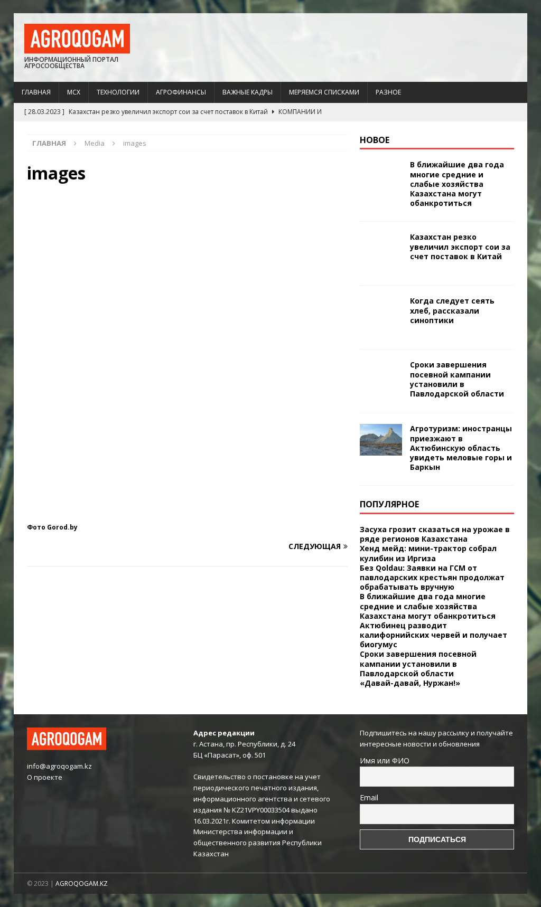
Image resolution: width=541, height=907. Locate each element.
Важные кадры (247, 92)
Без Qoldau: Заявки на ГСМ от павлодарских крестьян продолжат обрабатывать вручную (432, 577)
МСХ (73, 92)
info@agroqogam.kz (59, 766)
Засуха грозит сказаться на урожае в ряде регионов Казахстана (435, 534)
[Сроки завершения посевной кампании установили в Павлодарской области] (381, 381)
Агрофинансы (181, 92)
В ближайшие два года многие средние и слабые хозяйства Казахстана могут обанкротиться (457, 183)
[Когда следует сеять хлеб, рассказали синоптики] (381, 317)
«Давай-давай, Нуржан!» (410, 683)
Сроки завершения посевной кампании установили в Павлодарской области (457, 379)
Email (369, 797)
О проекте (44, 777)
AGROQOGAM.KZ (81, 883)
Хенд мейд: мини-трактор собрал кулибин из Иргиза (428, 553)
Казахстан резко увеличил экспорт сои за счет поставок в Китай (460, 246)
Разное (388, 92)
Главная (36, 92)
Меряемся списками (324, 92)
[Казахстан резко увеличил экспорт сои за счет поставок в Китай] (381, 253)
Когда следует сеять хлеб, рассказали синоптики (452, 310)
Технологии (118, 92)
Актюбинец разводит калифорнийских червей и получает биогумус (433, 634)
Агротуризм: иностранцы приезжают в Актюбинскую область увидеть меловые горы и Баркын (461, 447)
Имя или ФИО (384, 760)
